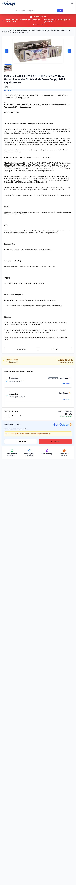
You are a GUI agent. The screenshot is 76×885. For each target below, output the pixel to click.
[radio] (6, 381)
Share (56, 349)
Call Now (57, 441)
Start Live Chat (40, 25)
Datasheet (22, 349)
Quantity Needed (11, 411)
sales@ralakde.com (39, 17)
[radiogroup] (38, 390)
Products (4, 31)
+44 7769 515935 (11, 22)
